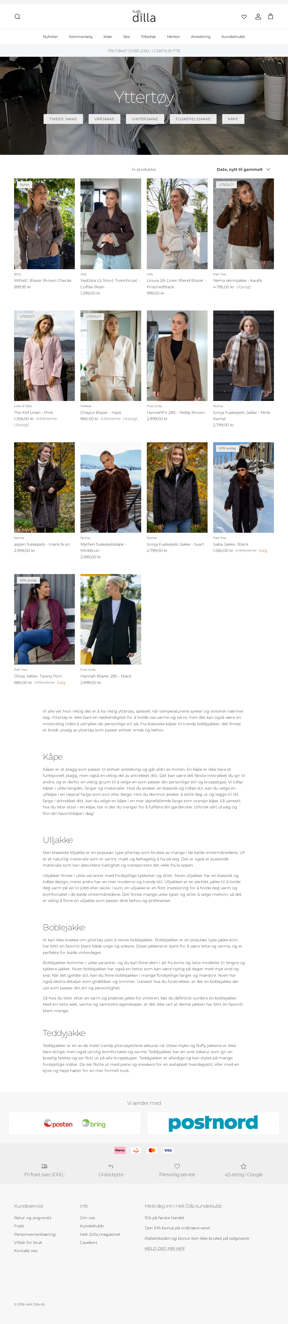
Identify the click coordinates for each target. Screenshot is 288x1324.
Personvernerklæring (35, 1234)
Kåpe (233, 119)
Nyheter (50, 36)
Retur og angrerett (32, 1217)
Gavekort (89, 1242)
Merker (173, 36)
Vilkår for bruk (28, 1242)
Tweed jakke (63, 119)
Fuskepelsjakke (193, 119)
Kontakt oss (25, 1250)
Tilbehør (148, 36)
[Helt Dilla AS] (144, 16)
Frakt (19, 1225)
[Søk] (17, 16)
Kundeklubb (233, 36)
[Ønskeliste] (243, 16)
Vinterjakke (145, 119)
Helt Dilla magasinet (100, 1234)
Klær (108, 36)
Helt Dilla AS (35, 1304)
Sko (126, 36)
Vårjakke (104, 119)
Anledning (201, 36)
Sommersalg (81, 36)
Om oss (87, 1217)
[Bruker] (257, 16)
